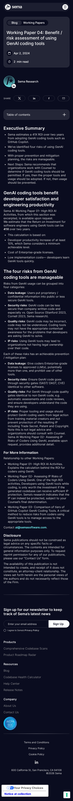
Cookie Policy (36, 754)
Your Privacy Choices (28, 788)
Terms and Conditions (36, 742)
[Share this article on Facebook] (49, 98)
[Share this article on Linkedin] (34, 98)
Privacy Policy (32, 630)
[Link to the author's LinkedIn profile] (13, 86)
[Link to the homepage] (20, 7)
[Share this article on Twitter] (19, 98)
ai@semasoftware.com (30, 527)
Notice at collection (17, 794)
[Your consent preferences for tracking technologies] (66, 795)
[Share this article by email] (63, 98)
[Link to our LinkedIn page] (36, 762)
